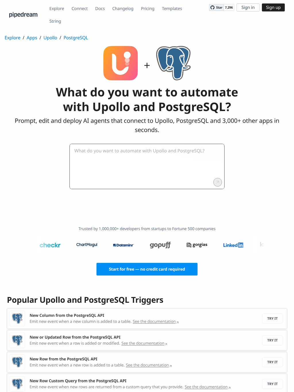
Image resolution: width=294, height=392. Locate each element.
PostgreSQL (75, 37)
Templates (172, 8)
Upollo (50, 37)
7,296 (229, 7)
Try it (272, 318)
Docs (100, 8)
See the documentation (154, 321)
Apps (32, 37)
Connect (79, 8)
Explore (56, 8)
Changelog (123, 8)
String (55, 21)
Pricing (147, 8)
